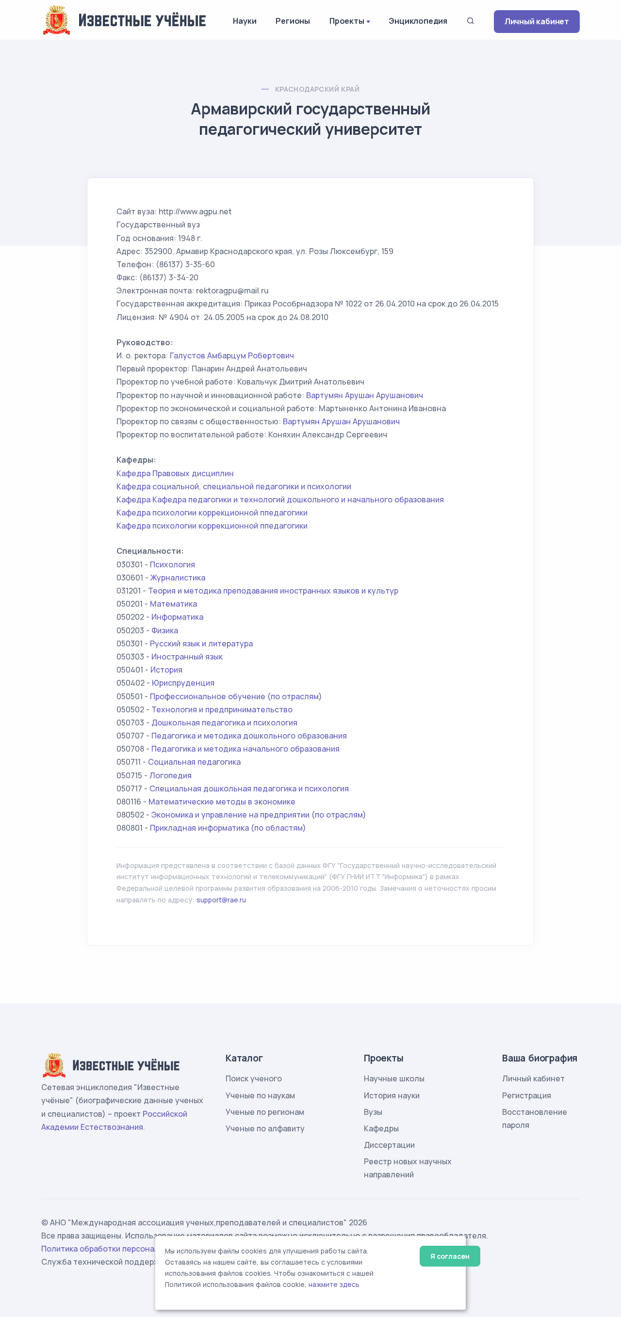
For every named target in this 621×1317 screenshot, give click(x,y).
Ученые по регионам (265, 1112)
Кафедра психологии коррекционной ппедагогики (212, 512)
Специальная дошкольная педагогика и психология (249, 788)
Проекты (346, 21)
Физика (164, 630)
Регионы (293, 21)
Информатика (177, 616)
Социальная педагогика (194, 761)
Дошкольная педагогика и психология (224, 722)
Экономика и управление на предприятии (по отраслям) (258, 814)
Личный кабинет (537, 21)
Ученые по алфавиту (265, 1128)
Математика (173, 603)
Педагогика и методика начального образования (245, 748)
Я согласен (450, 1256)
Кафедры (381, 1128)
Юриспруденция (183, 682)
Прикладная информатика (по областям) (228, 827)
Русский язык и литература (201, 643)
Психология (172, 564)
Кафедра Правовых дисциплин (175, 473)
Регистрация (526, 1095)
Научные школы (394, 1078)
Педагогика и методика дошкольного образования (249, 735)
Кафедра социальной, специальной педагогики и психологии (233, 486)
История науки (392, 1095)
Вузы (373, 1112)
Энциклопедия (418, 21)
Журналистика (177, 577)
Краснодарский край (317, 89)
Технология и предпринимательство (222, 709)
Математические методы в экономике (221, 801)
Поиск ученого (254, 1078)
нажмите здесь (334, 1284)
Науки (244, 21)
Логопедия (170, 775)
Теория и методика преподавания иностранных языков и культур (273, 590)
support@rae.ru (221, 899)
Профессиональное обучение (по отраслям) (236, 696)
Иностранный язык (187, 656)
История (166, 669)
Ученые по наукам (260, 1095)
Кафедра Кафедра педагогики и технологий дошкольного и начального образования (280, 499)
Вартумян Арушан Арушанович (364, 395)
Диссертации (389, 1145)
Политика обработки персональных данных (125, 1248)
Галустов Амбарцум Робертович (232, 355)
